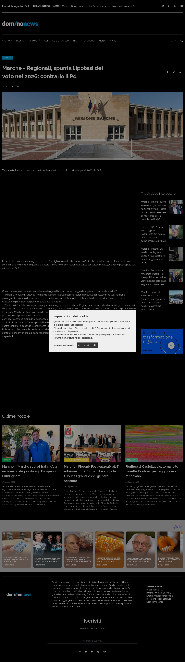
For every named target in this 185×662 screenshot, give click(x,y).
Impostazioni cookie (63, 345)
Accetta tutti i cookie (87, 345)
